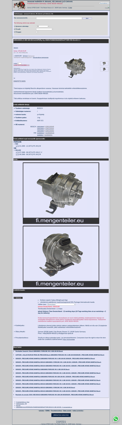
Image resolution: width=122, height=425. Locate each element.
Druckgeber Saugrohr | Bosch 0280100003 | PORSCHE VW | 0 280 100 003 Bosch (39, 351)
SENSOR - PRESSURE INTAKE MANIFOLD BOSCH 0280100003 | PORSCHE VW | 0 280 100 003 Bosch (45, 387)
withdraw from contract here (61, 415)
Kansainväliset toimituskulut (40, 57)
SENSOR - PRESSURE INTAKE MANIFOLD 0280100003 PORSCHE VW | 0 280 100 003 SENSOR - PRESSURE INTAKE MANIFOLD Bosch (55, 358)
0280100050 (40, 131)
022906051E (40, 133)
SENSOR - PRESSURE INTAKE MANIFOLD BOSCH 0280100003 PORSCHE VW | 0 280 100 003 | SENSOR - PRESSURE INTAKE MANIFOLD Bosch (58, 365)
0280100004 (40, 129)
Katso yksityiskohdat (69, 339)
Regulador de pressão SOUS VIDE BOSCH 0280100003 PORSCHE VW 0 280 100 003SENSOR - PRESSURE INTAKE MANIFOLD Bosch (55, 394)
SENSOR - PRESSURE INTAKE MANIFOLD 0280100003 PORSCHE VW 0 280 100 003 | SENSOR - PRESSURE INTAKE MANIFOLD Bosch (55, 376)
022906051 (40, 135)
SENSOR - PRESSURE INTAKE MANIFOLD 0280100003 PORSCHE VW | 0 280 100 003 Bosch (42, 369)
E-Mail (70, 7)
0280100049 (40, 126)
